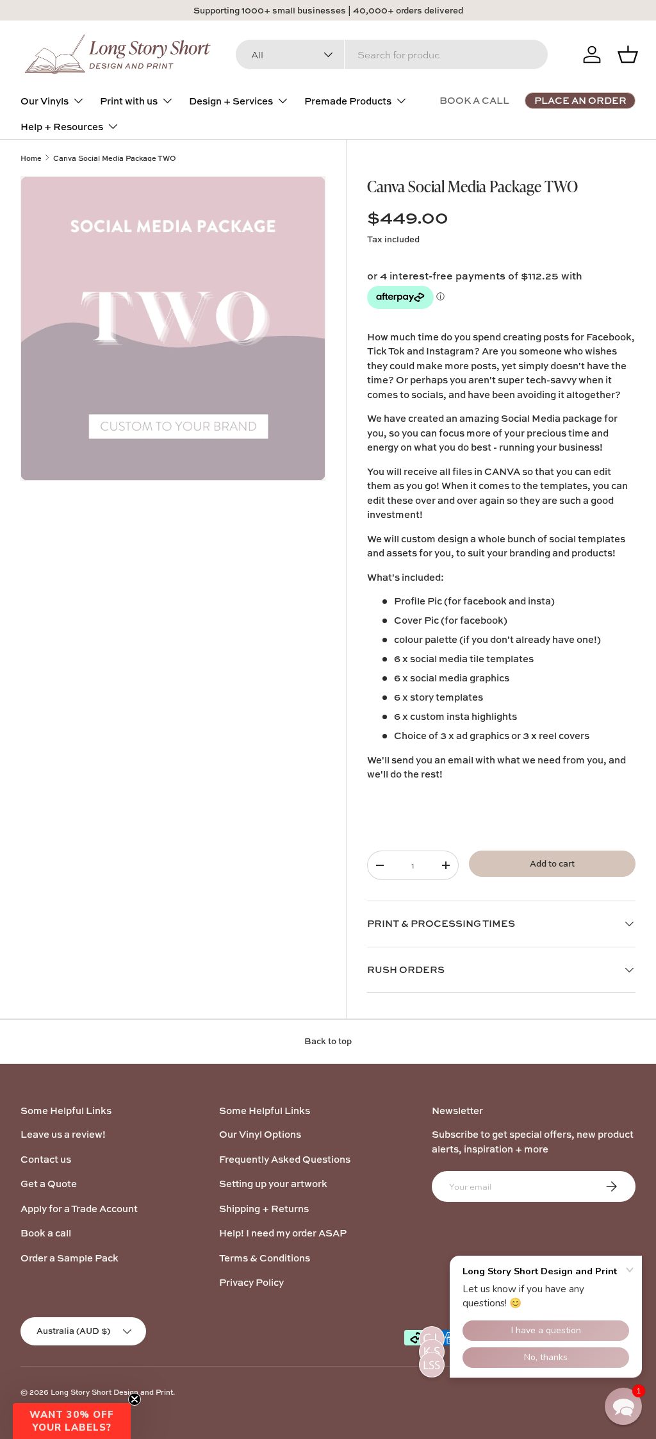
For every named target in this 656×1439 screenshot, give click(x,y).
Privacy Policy (251, 1282)
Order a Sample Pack (69, 1258)
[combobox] (392, 54)
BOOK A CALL (474, 100)
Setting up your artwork (273, 1183)
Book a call (45, 1233)
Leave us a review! (63, 1134)
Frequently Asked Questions (284, 1159)
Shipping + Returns (264, 1208)
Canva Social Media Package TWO (114, 158)
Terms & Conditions (264, 1258)
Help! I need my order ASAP (283, 1233)
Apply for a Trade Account (79, 1208)
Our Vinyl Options (260, 1134)
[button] (72, 1421)
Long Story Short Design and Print (112, 1392)
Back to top (328, 1041)
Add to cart (552, 863)
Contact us (45, 1159)
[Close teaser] (134, 1399)
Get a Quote (48, 1183)
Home (31, 158)
